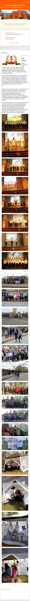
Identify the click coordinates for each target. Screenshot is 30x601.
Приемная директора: (10, 32)
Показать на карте (13, 42)
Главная (2, 48)
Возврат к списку (6, 589)
